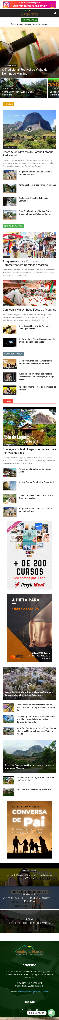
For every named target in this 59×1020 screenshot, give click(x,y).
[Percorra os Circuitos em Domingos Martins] (9, 472)
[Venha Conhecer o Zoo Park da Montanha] (23, 90)
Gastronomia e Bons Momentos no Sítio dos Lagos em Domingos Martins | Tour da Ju (35, 707)
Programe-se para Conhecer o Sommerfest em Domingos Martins (25, 263)
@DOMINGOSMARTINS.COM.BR (29, 986)
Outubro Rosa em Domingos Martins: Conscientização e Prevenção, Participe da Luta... (36, 377)
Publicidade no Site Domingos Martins (33, 789)
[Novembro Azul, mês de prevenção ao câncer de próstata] (29, 904)
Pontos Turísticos (10, 88)
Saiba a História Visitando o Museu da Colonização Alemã (30, 24)
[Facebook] (22, 1010)
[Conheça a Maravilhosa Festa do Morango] (29, 293)
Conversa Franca (9, 381)
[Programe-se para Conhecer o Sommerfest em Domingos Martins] (29, 245)
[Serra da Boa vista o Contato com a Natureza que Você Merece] (29, 756)
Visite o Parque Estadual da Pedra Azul (36, 482)
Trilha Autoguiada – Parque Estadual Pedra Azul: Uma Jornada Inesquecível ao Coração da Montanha (35, 719)
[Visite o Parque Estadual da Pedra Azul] (9, 485)
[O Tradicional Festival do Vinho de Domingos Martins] (29, 52)
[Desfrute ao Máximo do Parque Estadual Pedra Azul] (29, 129)
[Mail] (37, 1010)
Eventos (6, 257)
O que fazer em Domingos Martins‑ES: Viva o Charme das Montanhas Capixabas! (29, 694)
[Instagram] (29, 1010)
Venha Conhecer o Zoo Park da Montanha (37, 185)
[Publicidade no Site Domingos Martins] (8, 792)
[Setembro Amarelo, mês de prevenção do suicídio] (9, 390)
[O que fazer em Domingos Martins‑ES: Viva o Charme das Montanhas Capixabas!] (29, 683)
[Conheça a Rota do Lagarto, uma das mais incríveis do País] (29, 426)
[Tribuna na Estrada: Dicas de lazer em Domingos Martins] (9, 499)
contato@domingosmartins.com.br (33, 991)
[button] (55, 13)
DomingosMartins (9, 66)
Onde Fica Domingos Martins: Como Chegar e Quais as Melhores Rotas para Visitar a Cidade (36, 731)
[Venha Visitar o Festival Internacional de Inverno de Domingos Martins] (9, 342)
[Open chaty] (51, 1013)
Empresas (29, 919)
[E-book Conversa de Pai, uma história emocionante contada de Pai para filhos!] (9, 364)
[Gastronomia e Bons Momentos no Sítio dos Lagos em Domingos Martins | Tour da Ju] (8, 707)
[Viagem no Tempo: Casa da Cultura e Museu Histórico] (9, 175)
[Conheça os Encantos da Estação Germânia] (9, 201)
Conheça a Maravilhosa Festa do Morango (29, 309)
